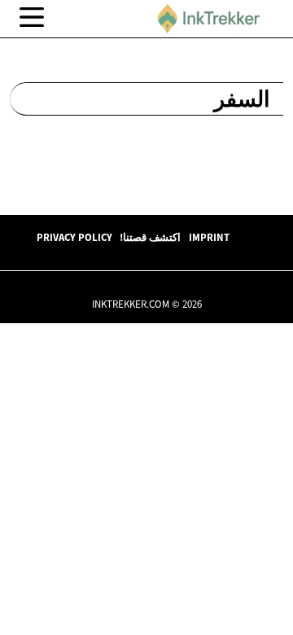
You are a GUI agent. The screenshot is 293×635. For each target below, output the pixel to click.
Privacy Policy (74, 236)
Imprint (209, 236)
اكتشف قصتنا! (150, 236)
